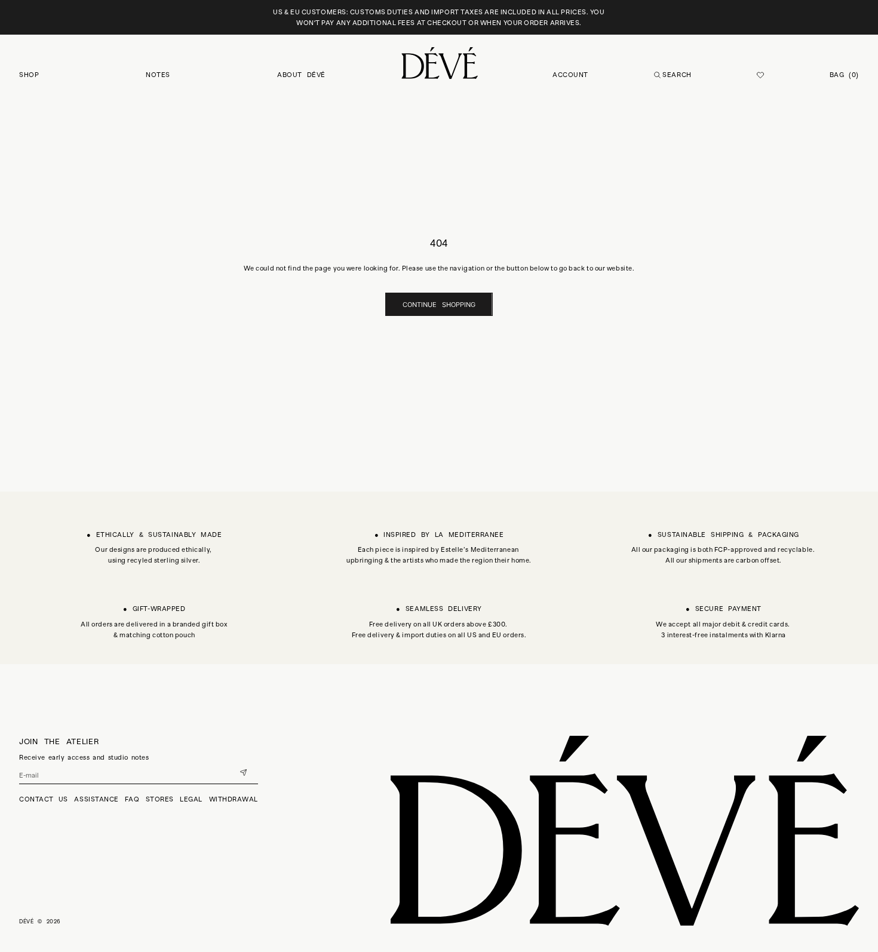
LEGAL (191, 799)
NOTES (158, 74)
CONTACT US (43, 799)
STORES (160, 799)
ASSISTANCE (96, 799)
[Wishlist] (760, 75)
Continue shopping (439, 304)
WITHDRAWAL (234, 799)
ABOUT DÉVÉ (301, 74)
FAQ (132, 799)
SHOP (29, 74)
